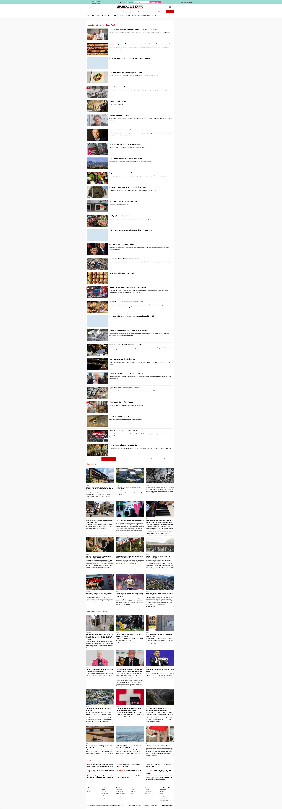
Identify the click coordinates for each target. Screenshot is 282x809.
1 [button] (108, 459)
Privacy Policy (132, 805)
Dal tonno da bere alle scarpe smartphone (125, 144)
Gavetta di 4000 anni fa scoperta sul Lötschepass (127, 187)
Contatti (103, 789)
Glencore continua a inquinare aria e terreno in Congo (129, 58)
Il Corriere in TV (119, 795)
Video (88, 789)
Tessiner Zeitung (163, 797)
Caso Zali (154, 15)
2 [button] (122, 459)
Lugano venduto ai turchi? (119, 115)
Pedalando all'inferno (117, 101)
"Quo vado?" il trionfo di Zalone (121, 402)
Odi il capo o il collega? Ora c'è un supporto (125, 345)
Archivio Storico (119, 791)
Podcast (89, 791)
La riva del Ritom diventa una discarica (124, 259)
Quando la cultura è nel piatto (120, 130)
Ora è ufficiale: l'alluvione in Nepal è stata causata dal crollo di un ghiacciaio (100, 765)
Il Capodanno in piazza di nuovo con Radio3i (126, 302)
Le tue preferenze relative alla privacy (150, 805)
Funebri (103, 798)
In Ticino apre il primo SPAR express (123, 201)
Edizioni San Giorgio (120, 793)
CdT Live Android (148, 791)
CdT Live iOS (147, 789)
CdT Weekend (119, 789)
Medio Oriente (146, 15)
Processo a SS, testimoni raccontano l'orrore (126, 373)
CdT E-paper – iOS (149, 793)
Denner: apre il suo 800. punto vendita (123, 431)
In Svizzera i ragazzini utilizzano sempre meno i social (130, 776)
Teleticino (162, 791)
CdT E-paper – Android (150, 795)
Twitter (132, 793)
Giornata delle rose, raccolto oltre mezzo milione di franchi (131, 316)
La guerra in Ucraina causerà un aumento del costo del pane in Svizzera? (139, 44)
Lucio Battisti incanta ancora (120, 87)
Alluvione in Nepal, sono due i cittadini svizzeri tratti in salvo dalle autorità (158, 772)
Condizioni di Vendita (164, 800)
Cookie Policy (138, 805)
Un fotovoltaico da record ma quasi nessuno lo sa (129, 771)
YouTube (132, 795)
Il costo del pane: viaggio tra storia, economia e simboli (134, 29)
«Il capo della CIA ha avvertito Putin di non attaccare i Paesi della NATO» (100, 776)
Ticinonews (162, 795)
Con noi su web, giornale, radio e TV (122, 244)
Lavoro (103, 797)
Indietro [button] (94, 459)
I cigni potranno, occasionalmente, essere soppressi (128, 330)
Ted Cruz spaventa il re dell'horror (122, 359)
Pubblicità (104, 791)
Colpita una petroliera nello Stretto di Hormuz (128, 765)
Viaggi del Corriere (105, 795)
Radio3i (161, 793)
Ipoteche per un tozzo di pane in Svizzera (124, 388)
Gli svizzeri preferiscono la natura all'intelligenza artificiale (159, 778)
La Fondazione (163, 789)
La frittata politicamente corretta (121, 273)
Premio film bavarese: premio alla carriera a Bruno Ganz (130, 230)
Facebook (133, 789)
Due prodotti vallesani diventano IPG (123, 445)
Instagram (133, 791)
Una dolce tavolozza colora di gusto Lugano (125, 72)
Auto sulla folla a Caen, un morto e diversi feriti (159, 765)
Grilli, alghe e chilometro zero (120, 216)
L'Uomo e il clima (136, 15)
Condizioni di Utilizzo (164, 798)
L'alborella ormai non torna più (121, 416)
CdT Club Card (105, 793)
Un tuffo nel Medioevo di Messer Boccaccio (125, 158)
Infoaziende (118, 797)
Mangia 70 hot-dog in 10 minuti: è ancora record (127, 287)
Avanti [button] (165, 459)
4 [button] (151, 459)
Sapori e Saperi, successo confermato (123, 173)
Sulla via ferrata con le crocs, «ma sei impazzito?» (100, 771)
